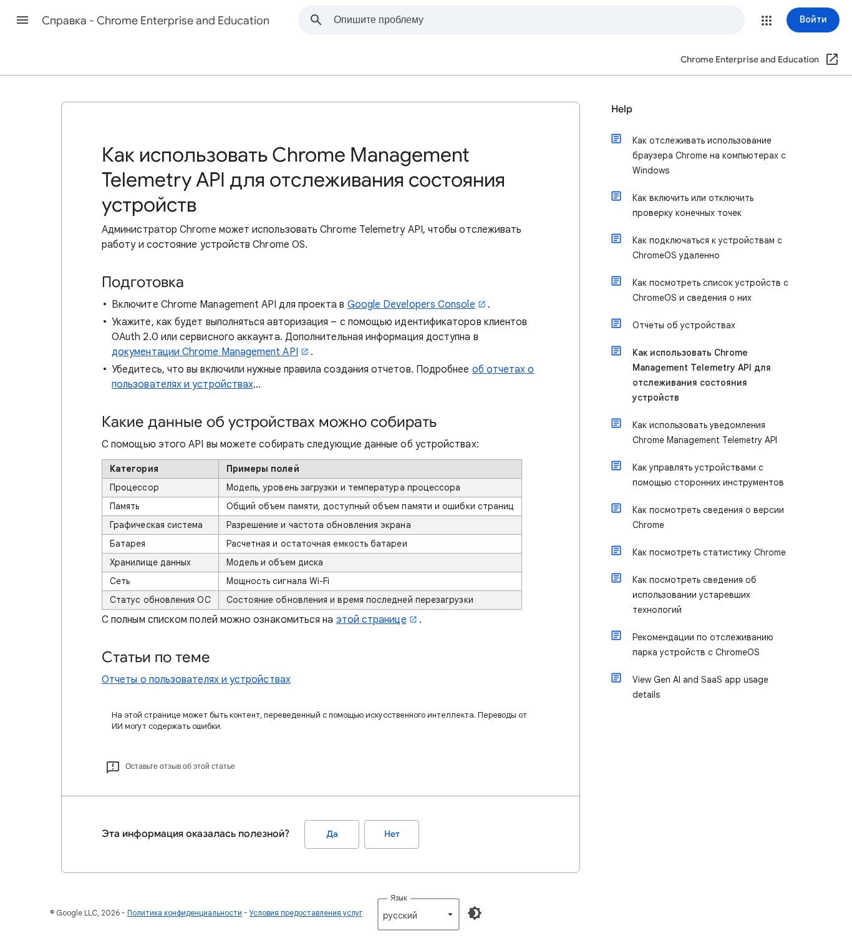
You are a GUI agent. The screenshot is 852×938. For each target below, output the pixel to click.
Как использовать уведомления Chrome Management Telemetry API (704, 432)
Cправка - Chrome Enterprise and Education (155, 20)
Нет (392, 834)
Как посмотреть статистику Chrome (709, 552)
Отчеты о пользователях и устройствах (196, 679)
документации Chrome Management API (205, 352)
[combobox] (539, 20)
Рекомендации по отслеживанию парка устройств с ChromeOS (702, 645)
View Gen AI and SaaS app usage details (700, 687)
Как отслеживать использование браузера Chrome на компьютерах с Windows (709, 155)
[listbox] (418, 914)
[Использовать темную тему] (475, 913)
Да (332, 834)
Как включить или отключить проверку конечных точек (692, 205)
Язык (398, 897)
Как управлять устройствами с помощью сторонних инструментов (708, 475)
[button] (22, 20)
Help (621, 109)
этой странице (371, 619)
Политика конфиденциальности (184, 912)
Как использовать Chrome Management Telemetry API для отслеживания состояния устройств (701, 375)
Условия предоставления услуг (305, 912)
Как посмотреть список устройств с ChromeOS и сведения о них (710, 290)
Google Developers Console (411, 304)
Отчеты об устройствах (683, 325)
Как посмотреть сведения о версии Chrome (708, 517)
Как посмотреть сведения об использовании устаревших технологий (694, 594)
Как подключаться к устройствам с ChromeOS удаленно (707, 248)
